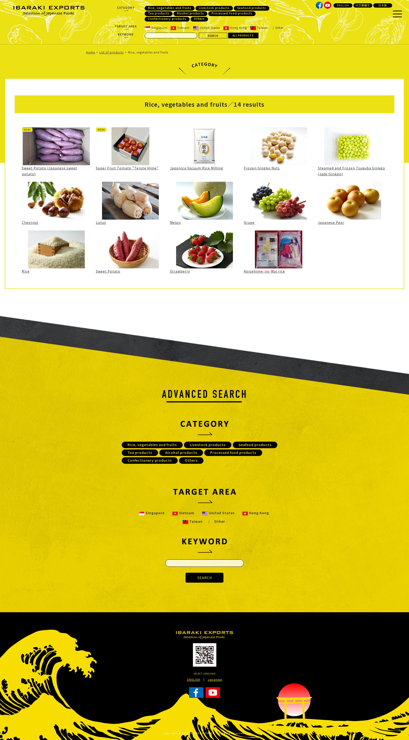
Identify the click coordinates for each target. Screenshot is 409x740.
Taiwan (262, 28)
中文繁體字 (363, 5)
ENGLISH (343, 5)
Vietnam (183, 28)
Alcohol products (190, 13)
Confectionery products (167, 19)
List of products (111, 52)
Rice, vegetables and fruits (169, 8)
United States (210, 28)
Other (279, 28)
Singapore (159, 28)
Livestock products (214, 8)
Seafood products (251, 8)
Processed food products (232, 13)
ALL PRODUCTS (243, 35)
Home (90, 52)
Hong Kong (238, 28)
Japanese (215, 680)
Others (199, 19)
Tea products (158, 13)
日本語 (382, 5)
